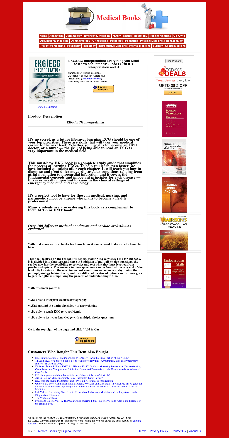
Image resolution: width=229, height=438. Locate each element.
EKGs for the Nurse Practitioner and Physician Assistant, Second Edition (74, 380)
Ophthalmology (80, 40)
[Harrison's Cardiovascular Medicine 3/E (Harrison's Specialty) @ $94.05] (174, 232)
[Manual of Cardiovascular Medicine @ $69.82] (174, 157)
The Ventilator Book (46, 398)
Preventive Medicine (52, 45)
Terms (142, 431)
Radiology (89, 45)
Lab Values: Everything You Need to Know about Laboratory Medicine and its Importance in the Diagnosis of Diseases (86, 393)
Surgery (158, 45)
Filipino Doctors (71, 431)
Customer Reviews (91, 78)
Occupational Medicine (54, 40)
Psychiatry (74, 45)
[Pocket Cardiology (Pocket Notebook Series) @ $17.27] (174, 119)
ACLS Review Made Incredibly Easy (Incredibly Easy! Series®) (69, 377)
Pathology (116, 40)
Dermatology (74, 35)
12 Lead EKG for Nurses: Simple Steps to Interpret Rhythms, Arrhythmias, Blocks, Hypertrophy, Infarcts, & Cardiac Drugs (86, 362)
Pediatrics (131, 40)
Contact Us (179, 431)
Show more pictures (47, 107)
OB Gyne (179, 35)
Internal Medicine (139, 45)
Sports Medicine (175, 45)
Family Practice (122, 35)
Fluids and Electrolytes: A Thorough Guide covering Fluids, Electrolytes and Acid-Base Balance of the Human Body (88, 402)
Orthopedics (100, 40)
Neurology (140, 35)
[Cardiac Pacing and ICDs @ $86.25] (174, 195)
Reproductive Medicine (112, 45)
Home (43, 35)
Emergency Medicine (97, 35)
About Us (195, 431)
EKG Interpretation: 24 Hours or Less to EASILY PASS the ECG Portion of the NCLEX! (82, 357)
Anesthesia (56, 35)
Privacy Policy (159, 431)
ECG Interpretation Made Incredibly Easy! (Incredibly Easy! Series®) (72, 375)
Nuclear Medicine (160, 35)
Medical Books (47, 431)
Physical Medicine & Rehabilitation (161, 40)
